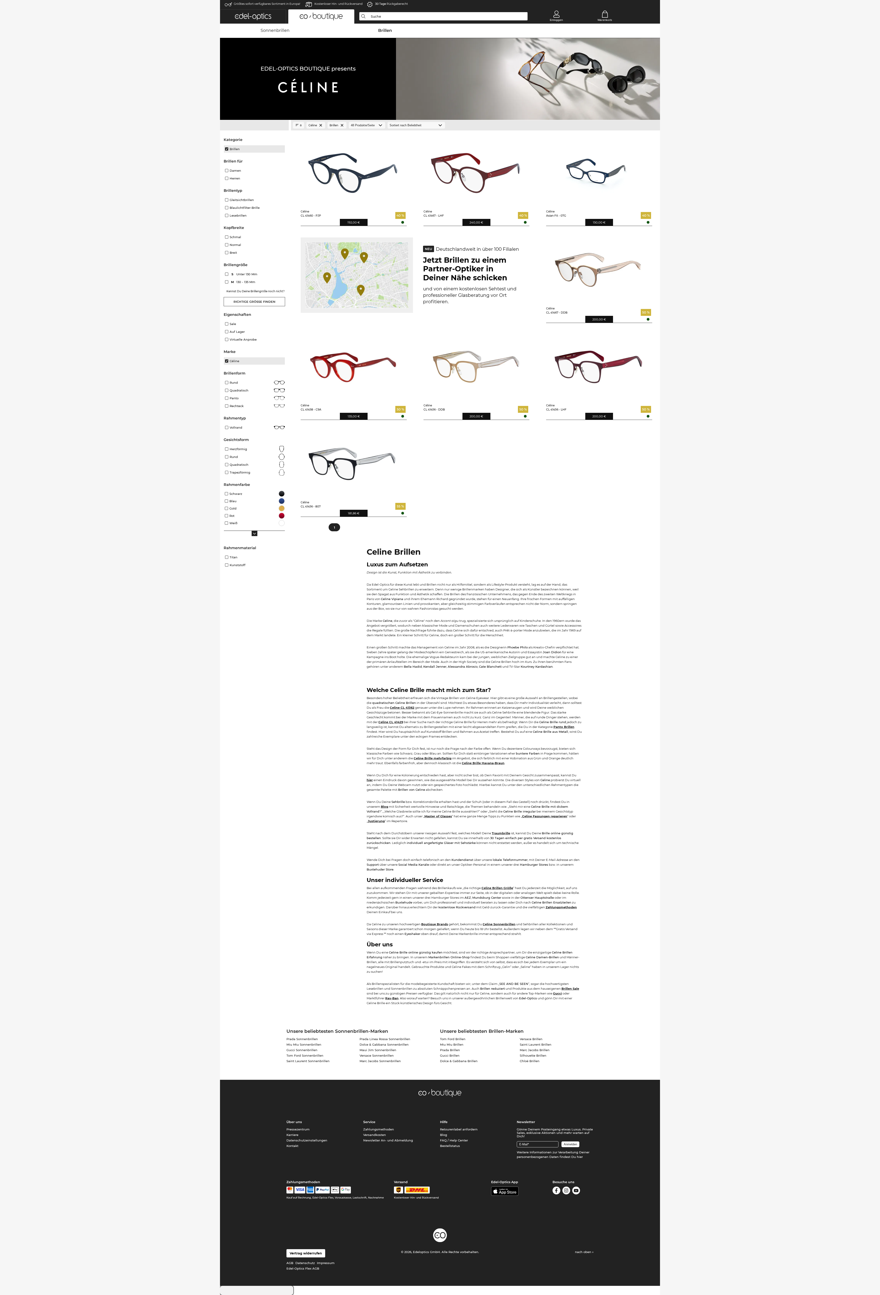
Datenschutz (305, 1263)
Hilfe (444, 1122)
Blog (384, 806)
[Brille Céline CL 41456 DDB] (476, 363)
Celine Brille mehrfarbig (432, 758)
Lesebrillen (238, 215)
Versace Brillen (531, 1039)
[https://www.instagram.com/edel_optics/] (566, 1191)
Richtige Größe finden (254, 301)
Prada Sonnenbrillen (302, 1039)
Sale (233, 324)
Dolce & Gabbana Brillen (459, 1061)
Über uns (294, 1122)
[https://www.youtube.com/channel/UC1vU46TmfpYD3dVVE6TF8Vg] (576, 1191)
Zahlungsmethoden (561, 907)
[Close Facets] (254, 125)
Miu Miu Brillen (451, 1044)
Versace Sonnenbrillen (377, 1055)
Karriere (292, 1135)
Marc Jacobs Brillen (535, 1050)
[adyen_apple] (335, 1190)
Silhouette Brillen (533, 1055)
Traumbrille (501, 833)
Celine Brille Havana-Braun (483, 763)
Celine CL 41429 (390, 722)
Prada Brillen (450, 1050)
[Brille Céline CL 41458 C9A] (353, 363)
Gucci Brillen (449, 1055)
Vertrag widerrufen (306, 1253)
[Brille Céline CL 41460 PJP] (353, 169)
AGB (289, 1263)
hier (370, 780)
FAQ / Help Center (454, 1140)
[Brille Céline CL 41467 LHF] (476, 169)
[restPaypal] (322, 1190)
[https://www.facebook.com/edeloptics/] (556, 1191)
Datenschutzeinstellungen (306, 1140)
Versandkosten (374, 1135)
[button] (253, 16)
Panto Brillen (563, 727)
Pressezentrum (298, 1129)
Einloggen (556, 20)
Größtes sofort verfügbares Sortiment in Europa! (267, 4)
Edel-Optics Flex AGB (302, 1268)
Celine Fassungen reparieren (544, 816)
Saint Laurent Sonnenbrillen (308, 1061)
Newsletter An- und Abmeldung (388, 1140)
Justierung (376, 821)
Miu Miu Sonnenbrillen (303, 1044)
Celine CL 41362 (402, 707)
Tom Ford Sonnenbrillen (304, 1055)
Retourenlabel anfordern (459, 1129)
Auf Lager (237, 331)
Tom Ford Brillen (452, 1039)
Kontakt (292, 1146)
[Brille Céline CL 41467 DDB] (598, 266)
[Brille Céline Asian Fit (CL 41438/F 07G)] (598, 169)
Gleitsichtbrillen (242, 200)
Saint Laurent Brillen (535, 1044)
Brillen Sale (570, 988)
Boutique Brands (434, 924)
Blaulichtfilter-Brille (245, 207)
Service (369, 1122)
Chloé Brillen (529, 1061)
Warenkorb (604, 20)
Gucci (557, 993)
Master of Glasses (438, 816)
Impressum (326, 1263)
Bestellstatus (450, 1146)
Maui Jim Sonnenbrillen (378, 1050)
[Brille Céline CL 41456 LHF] (598, 363)
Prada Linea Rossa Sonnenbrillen (385, 1039)
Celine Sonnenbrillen (499, 924)
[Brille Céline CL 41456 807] (353, 460)
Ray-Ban (392, 998)
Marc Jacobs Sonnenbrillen (380, 1061)
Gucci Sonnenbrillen (301, 1050)
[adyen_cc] (289, 1190)
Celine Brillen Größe (497, 888)
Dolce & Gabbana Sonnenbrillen (384, 1044)
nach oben (583, 1252)
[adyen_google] (345, 1190)
